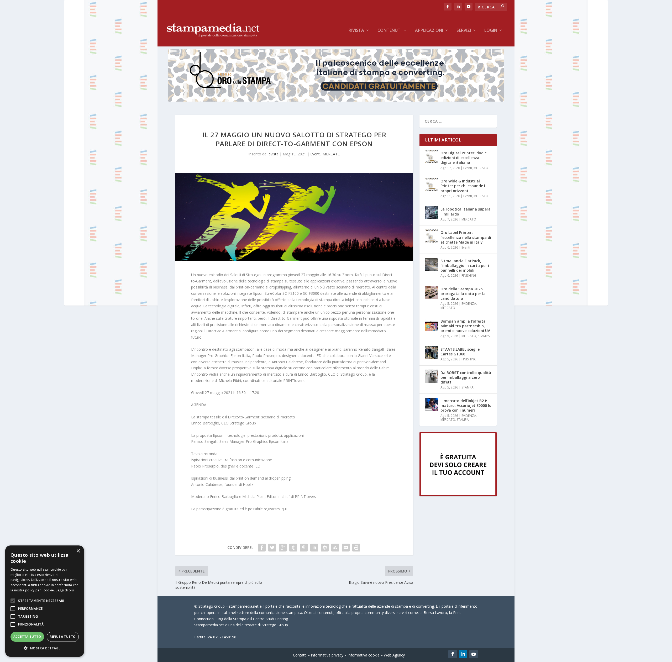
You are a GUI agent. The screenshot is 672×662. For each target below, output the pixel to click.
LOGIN (490, 30)
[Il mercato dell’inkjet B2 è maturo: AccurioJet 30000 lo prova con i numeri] (431, 404)
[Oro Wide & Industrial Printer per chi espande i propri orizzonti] (431, 184)
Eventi (315, 153)
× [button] (78, 551)
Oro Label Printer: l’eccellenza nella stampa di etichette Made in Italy (465, 237)
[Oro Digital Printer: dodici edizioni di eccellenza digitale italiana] (431, 156)
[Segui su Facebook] (452, 654)
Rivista (356, 30)
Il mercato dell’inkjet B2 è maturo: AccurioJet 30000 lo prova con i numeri (465, 405)
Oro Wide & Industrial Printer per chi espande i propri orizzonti (462, 185)
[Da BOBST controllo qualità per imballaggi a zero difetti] (431, 376)
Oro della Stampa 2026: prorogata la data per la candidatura (463, 293)
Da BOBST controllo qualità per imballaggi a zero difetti (465, 377)
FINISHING (468, 275)
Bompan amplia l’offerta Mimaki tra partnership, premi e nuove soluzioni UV (465, 326)
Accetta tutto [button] (27, 636)
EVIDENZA (468, 303)
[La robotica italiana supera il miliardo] (431, 212)
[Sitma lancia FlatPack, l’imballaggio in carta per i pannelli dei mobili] (431, 264)
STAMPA (484, 336)
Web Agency (394, 655)
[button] (44, 648)
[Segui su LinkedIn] (463, 654)
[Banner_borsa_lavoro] (458, 494)
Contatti (300, 655)
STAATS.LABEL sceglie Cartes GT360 (460, 351)
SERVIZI (463, 30)
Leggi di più (65, 590)
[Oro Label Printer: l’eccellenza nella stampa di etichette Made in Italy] (431, 236)
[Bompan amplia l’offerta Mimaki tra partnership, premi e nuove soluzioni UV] (431, 324)
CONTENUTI (389, 30)
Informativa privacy (327, 655)
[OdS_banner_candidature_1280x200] (336, 100)
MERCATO (331, 153)
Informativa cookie (364, 655)
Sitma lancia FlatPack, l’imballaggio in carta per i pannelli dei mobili (464, 265)
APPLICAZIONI (429, 30)
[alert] (44, 601)
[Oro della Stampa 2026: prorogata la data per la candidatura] (431, 292)
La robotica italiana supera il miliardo (465, 211)
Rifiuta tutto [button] (63, 636)
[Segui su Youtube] (473, 654)
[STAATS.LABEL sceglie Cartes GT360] (431, 352)
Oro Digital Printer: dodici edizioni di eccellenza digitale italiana (463, 157)
